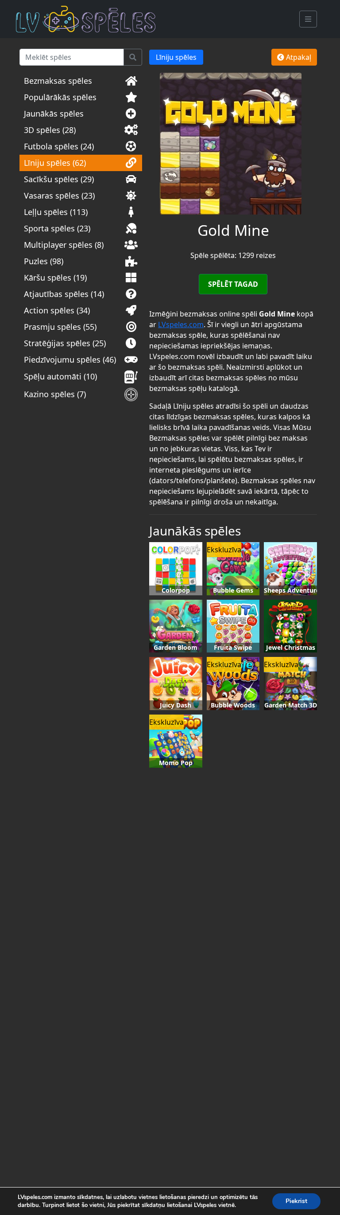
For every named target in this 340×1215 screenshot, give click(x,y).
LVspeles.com (181, 324)
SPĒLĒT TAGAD (233, 284)
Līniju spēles (176, 57)
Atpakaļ (297, 57)
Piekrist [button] (296, 1201)
